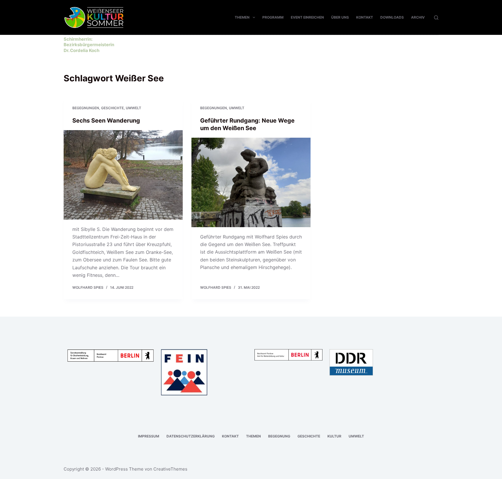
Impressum (148, 436)
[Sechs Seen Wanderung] (123, 175)
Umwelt (133, 108)
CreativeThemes (170, 469)
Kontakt (364, 17)
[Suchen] (436, 17)
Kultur (334, 436)
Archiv (418, 17)
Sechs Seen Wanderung (106, 120)
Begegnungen (85, 108)
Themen (242, 17)
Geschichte (112, 108)
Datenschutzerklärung (190, 436)
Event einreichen (307, 17)
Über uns (340, 17)
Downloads (392, 17)
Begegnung (279, 436)
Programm (273, 17)
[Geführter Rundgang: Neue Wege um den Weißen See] (251, 182)
